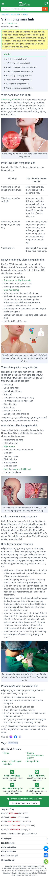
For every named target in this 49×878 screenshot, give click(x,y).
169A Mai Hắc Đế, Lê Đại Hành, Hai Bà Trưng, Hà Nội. (26, 871)
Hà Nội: (16, 821)
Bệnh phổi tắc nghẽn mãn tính (13, 762)
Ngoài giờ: (16, 830)
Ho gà (6, 753)
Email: (19, 834)
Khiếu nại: (15, 817)
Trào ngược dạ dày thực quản (17, 280)
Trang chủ (4, 14)
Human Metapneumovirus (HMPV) (35, 755)
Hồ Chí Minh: (18, 826)
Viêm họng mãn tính (10, 99)
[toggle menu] (2, 3)
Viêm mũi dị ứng (11, 290)
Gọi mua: (14, 813)
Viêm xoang (9, 446)
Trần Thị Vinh (12, 23)
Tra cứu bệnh (15, 14)
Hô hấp (25, 14)
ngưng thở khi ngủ (22, 469)
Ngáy (6, 469)
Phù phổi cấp (33, 761)
